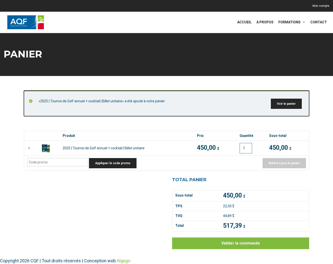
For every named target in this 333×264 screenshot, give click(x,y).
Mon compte (321, 6)
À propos (265, 22)
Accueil (244, 22)
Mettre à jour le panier (284, 163)
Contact (318, 22)
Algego (123, 260)
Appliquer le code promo (112, 163)
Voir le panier (286, 103)
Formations (289, 22)
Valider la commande (240, 243)
